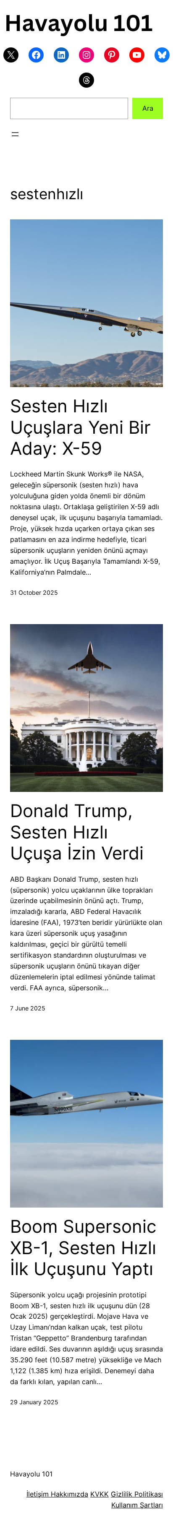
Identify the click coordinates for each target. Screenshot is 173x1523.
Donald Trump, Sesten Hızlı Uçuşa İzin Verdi (77, 832)
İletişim (37, 1494)
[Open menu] (15, 134)
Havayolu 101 (31, 1474)
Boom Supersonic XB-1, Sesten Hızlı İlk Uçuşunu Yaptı (83, 1247)
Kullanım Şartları (137, 1505)
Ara (147, 108)
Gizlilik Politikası (137, 1494)
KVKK (99, 1494)
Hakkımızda (68, 1494)
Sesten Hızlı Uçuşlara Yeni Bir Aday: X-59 (80, 427)
